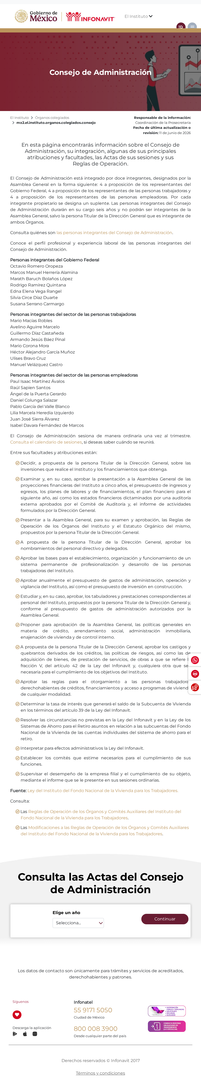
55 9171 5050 (93, 1010)
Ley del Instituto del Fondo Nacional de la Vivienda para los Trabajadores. (102, 790)
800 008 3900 (96, 1028)
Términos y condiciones (100, 1073)
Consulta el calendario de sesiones (46, 442)
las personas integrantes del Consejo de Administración (114, 232)
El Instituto (137, 16)
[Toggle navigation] (181, 27)
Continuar (164, 918)
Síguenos (21, 1002)
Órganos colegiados (52, 118)
